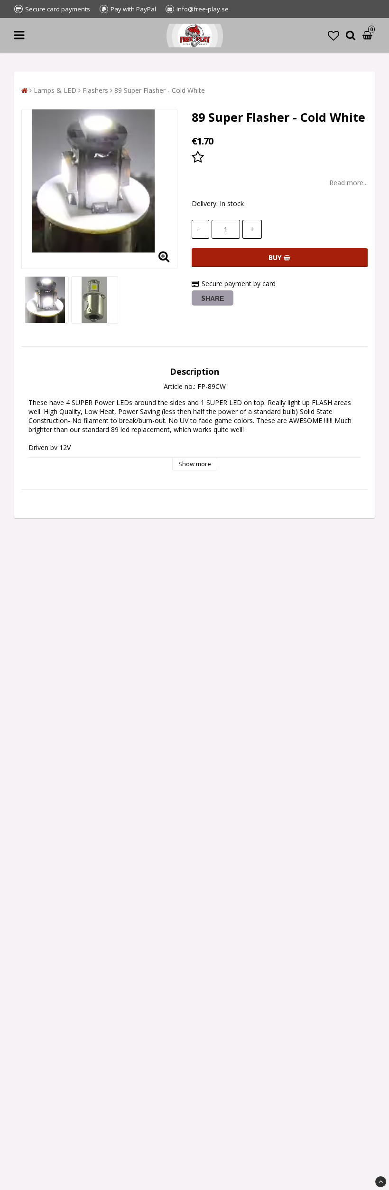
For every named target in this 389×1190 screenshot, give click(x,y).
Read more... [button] (348, 182)
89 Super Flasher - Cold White (159, 90)
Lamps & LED (55, 90)
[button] (333, 35)
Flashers (95, 90)
